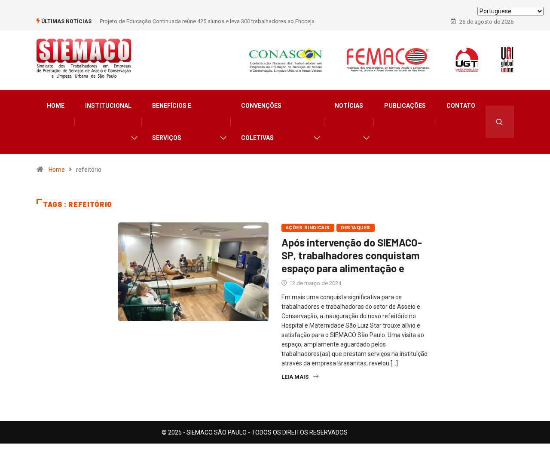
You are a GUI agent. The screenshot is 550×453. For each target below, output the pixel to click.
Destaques (355, 228)
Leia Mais (295, 377)
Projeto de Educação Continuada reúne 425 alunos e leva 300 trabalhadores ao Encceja (207, 21)
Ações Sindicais (308, 228)
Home (55, 105)
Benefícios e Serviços (171, 121)
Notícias (349, 105)
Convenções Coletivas (261, 121)
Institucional (108, 105)
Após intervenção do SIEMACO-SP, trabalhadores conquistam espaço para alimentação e (351, 255)
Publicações (405, 105)
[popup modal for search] (499, 122)
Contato (460, 105)
